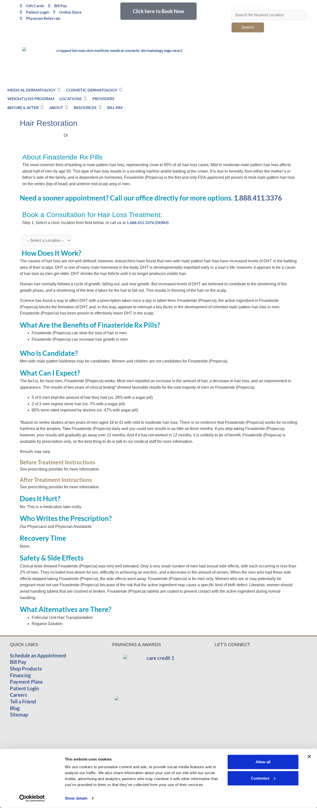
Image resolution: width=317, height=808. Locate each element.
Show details (76, 798)
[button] (236, 88)
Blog (15, 708)
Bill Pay (18, 662)
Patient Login (24, 688)
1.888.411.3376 (258, 198)
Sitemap (19, 715)
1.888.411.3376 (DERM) (148, 222)
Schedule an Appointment (38, 655)
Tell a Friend (23, 701)
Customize (260, 778)
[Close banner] (309, 756)
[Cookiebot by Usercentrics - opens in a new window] (32, 798)
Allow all (263, 762)
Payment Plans (26, 682)
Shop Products (26, 669)
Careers (18, 695)
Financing (20, 675)
